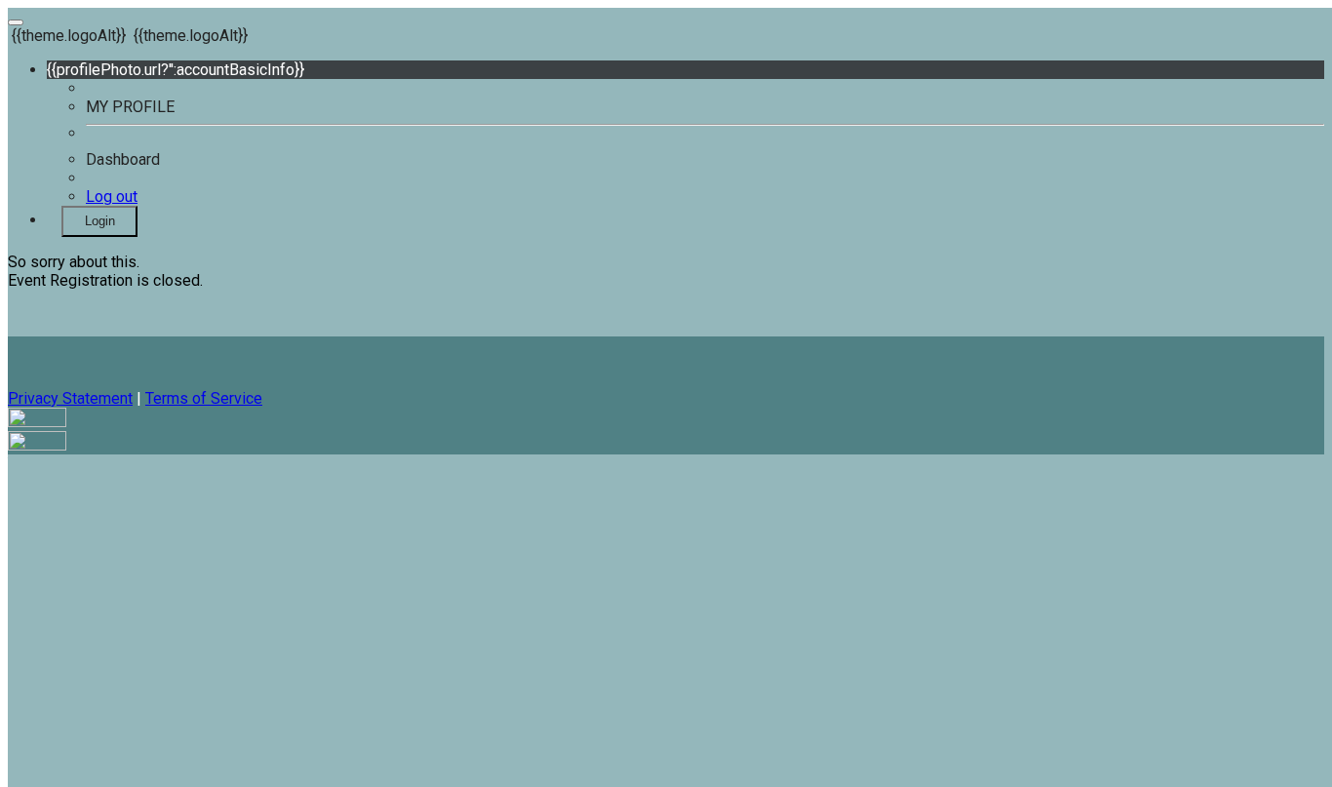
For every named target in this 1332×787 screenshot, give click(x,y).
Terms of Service (203, 398)
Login (100, 221)
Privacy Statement (70, 398)
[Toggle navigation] (15, 22)
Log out (111, 196)
